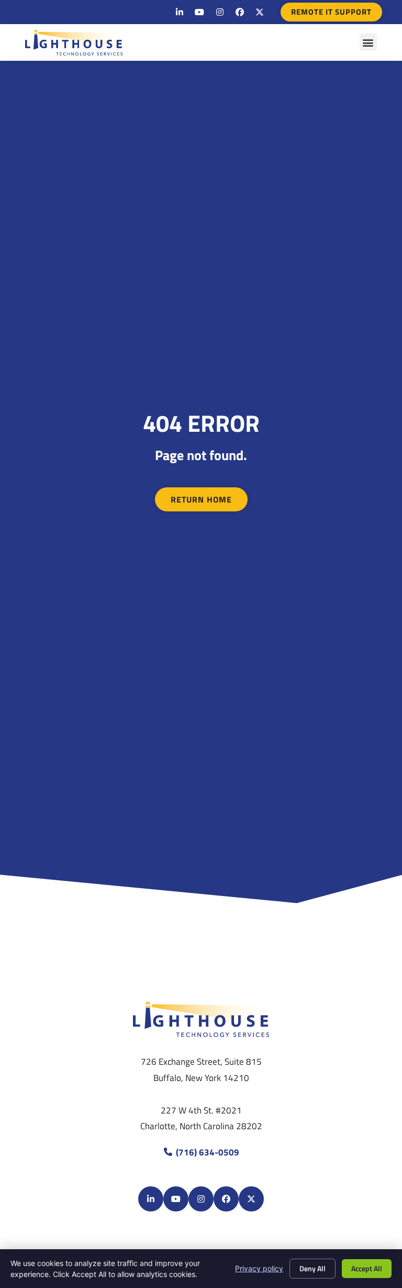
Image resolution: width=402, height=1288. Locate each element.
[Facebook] (240, 12)
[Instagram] (219, 12)
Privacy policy (259, 1268)
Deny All (312, 1268)
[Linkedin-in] (179, 12)
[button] (368, 42)
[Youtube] (199, 12)
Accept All (366, 1268)
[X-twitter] (260, 12)
